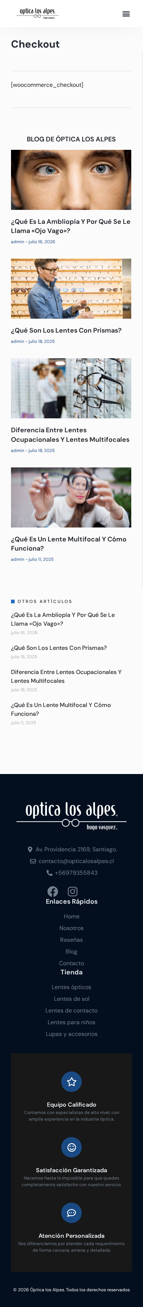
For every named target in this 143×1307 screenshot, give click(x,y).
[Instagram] (72, 891)
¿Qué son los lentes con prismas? (66, 330)
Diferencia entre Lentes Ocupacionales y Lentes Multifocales (70, 435)
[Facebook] (52, 891)
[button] (126, 14)
